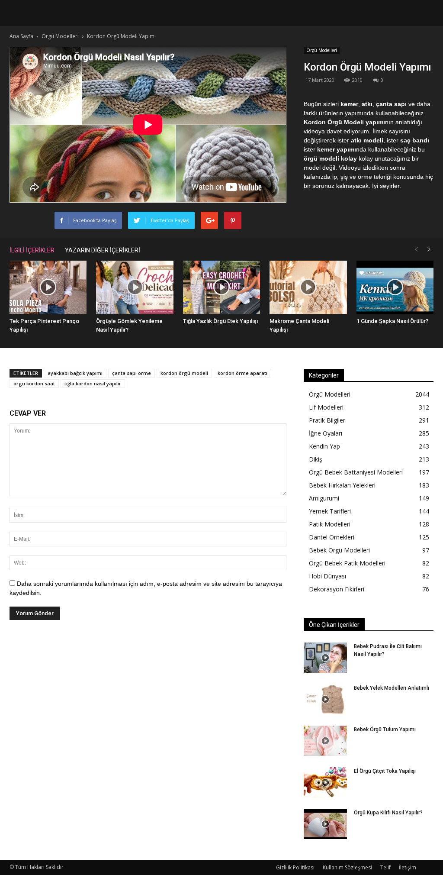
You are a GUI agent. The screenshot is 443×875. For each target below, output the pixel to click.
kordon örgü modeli (184, 373)
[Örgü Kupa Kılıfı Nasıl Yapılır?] (325, 824)
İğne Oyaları (325, 433)
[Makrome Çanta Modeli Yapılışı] (308, 287)
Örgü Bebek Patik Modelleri (347, 563)
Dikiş (315, 459)
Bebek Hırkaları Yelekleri (342, 485)
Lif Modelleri (326, 407)
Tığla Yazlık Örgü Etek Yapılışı (220, 321)
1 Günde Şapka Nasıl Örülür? (392, 321)
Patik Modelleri (329, 524)
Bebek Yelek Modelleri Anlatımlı (391, 688)
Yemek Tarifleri (330, 511)
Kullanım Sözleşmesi (347, 867)
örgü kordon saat (34, 383)
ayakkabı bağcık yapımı (75, 373)
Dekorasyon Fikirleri (336, 589)
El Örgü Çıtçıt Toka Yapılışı (385, 771)
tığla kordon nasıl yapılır (92, 383)
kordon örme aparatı (242, 373)
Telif (385, 867)
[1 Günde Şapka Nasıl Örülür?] (394, 287)
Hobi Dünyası (327, 576)
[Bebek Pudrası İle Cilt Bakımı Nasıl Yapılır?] (325, 658)
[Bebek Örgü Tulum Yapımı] (325, 741)
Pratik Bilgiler (327, 420)
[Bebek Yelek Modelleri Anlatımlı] (325, 699)
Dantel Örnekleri (331, 537)
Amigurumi (324, 498)
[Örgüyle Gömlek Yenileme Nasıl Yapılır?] (134, 287)
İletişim (407, 867)
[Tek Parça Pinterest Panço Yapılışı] (48, 287)
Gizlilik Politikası (295, 867)
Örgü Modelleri (321, 50)
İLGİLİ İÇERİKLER (32, 250)
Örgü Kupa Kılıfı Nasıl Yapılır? (388, 813)
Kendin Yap (324, 446)
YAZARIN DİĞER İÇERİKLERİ (102, 250)
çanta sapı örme (131, 373)
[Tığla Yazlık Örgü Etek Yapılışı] (221, 287)
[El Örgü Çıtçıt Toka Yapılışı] (325, 782)
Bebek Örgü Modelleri (339, 550)
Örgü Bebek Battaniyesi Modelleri (356, 472)
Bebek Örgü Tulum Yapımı (385, 729)
